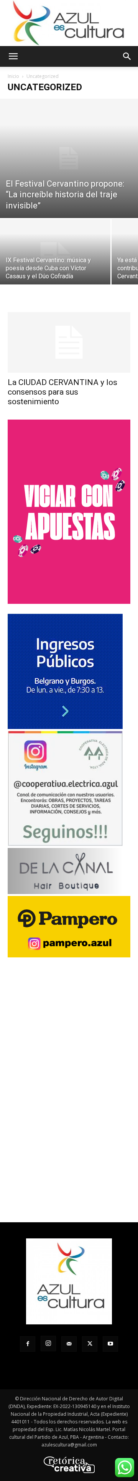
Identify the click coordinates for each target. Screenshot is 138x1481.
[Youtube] (110, 1344)
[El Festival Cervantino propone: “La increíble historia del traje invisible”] (69, 158)
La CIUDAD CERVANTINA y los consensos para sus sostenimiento (62, 392)
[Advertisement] (69, 1114)
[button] (13, 56)
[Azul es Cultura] (69, 23)
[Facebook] (27, 1344)
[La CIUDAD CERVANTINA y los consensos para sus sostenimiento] (69, 342)
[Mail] (69, 1344)
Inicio (13, 76)
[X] (89, 1344)
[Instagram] (48, 1343)
